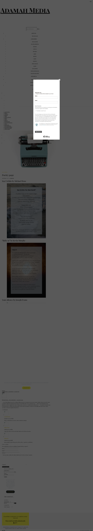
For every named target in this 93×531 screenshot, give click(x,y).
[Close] (59, 80)
